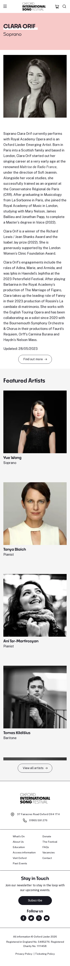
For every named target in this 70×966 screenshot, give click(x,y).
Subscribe (35, 900)
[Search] (64, 6)
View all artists (33, 768)
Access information (24, 852)
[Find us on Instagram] (39, 918)
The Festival (49, 841)
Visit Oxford (20, 858)
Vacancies (48, 852)
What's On (19, 836)
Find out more (33, 359)
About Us (18, 841)
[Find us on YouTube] (47, 918)
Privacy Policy (23, 953)
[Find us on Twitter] (31, 918)
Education (19, 847)
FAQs (45, 847)
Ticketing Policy (45, 953)
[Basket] (57, 6)
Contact (47, 858)
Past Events (20, 863)
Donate (46, 836)
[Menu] (5, 6)
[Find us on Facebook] (23, 918)
